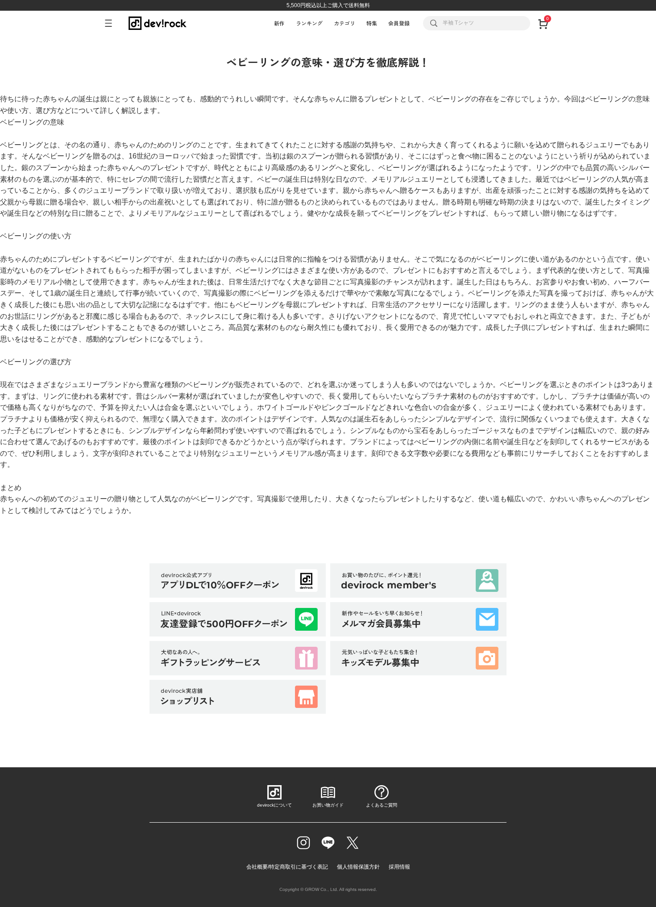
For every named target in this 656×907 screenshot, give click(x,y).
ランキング (309, 23)
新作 (279, 23)
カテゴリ (344, 23)
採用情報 (399, 867)
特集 (371, 23)
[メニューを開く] (112, 23)
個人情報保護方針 (358, 867)
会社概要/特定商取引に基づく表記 (287, 867)
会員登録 (399, 23)
